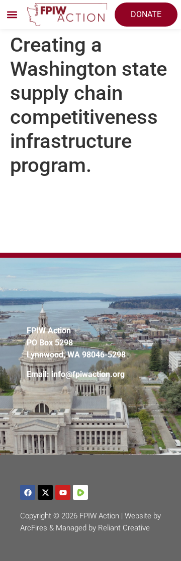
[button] (12, 15)
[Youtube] (62, 492)
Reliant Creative (124, 527)
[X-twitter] (45, 492)
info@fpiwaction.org (88, 374)
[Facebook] (27, 492)
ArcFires (33, 527)
